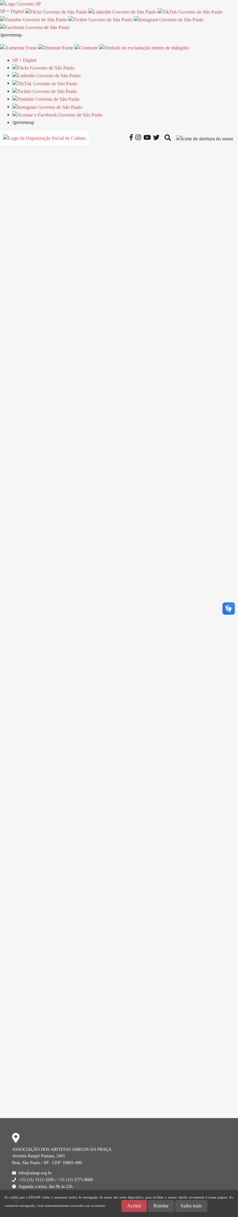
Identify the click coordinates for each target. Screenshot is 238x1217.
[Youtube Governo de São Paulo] (45, 98)
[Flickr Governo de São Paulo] (43, 67)
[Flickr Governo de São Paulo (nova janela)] (56, 11)
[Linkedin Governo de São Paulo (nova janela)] (122, 11)
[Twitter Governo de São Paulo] (44, 91)
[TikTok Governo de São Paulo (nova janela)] (190, 11)
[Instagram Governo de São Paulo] (169, 19)
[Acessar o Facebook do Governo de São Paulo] (57, 114)
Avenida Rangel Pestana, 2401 (38, 1155)
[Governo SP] (20, 3)
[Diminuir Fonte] (55, 47)
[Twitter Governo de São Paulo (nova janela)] (100, 19)
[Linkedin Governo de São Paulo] (46, 75)
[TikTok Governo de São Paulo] (44, 83)
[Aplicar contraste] (86, 47)
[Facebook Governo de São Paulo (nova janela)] (35, 27)
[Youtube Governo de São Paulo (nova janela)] (33, 19)
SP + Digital (12, 11)
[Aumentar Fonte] (18, 47)
